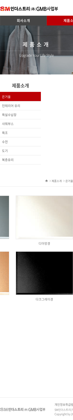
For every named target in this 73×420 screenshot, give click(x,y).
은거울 (6, 96)
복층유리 (8, 159)
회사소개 (23, 20)
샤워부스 (8, 123)
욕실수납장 (9, 114)
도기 (5, 150)
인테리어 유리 (11, 105)
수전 (5, 141)
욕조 (5, 132)
